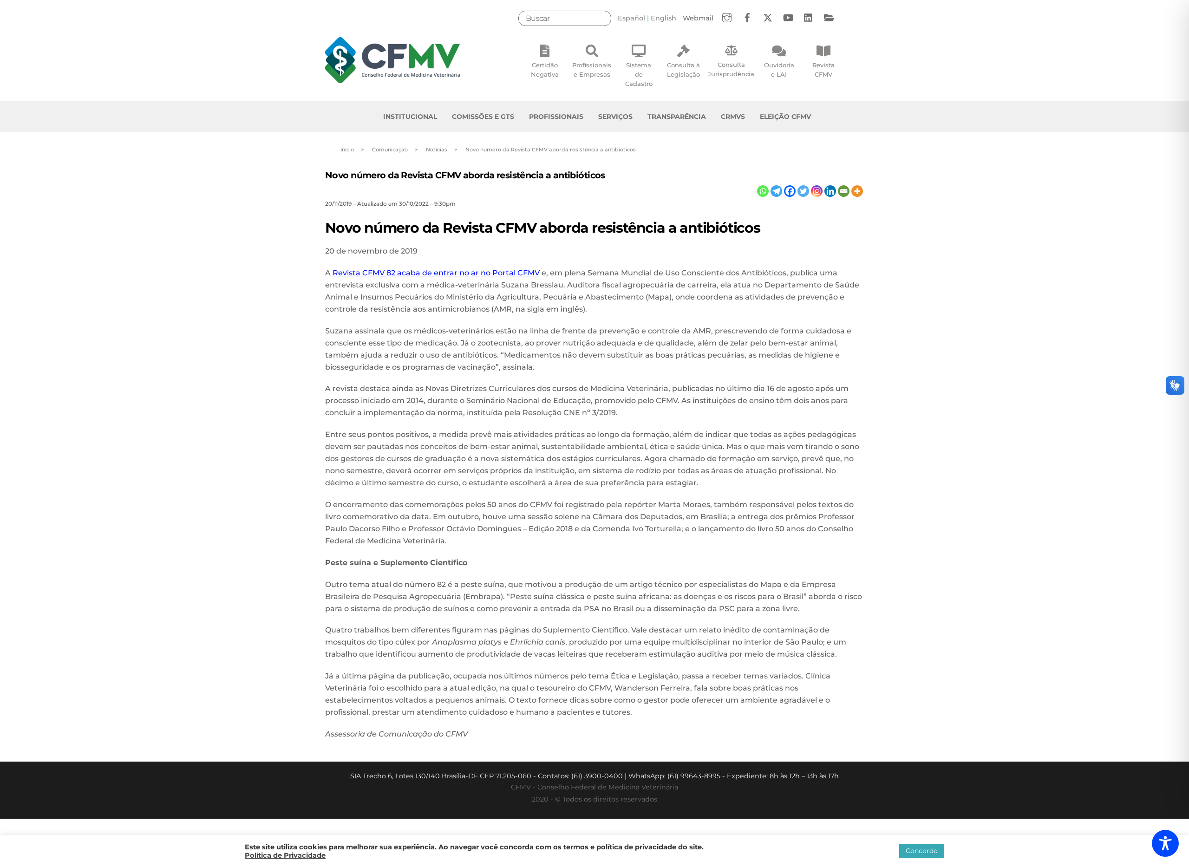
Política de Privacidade (285, 855)
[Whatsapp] (763, 191)
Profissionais (556, 116)
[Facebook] (790, 191)
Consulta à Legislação (683, 69)
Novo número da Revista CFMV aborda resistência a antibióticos (465, 175)
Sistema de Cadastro (639, 74)
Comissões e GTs (483, 116)
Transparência (676, 116)
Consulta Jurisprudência (731, 69)
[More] (857, 191)
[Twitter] (803, 191)
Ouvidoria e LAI (779, 69)
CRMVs (733, 116)
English (663, 18)
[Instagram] (817, 191)
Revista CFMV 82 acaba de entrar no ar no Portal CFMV (436, 272)
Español (631, 18)
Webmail (698, 18)
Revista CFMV (823, 69)
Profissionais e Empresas (591, 69)
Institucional (410, 116)
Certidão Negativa (545, 69)
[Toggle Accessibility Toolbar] (1165, 843)
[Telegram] (776, 191)
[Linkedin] (830, 191)
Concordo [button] (922, 851)
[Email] (843, 191)
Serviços (615, 116)
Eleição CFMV (785, 116)
